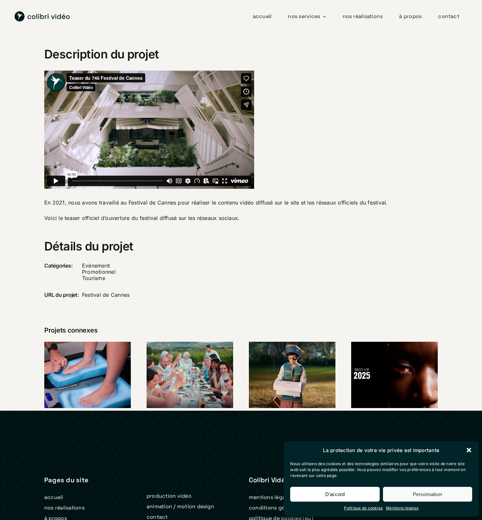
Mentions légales (402, 508)
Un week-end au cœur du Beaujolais (181, 363)
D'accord (335, 494)
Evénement (96, 265)
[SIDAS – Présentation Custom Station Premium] (87, 375)
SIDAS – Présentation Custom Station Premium (79, 354)
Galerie (96, 354)
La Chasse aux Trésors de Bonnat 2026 (284, 358)
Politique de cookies (363, 508)
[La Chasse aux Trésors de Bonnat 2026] (292, 375)
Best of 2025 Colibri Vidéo (386, 363)
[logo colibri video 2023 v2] (42, 14)
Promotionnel (99, 272)
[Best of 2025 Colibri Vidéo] (394, 375)
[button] (469, 450)
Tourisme (93, 278)
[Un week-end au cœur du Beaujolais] (190, 375)
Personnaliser (427, 494)
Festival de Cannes (106, 295)
